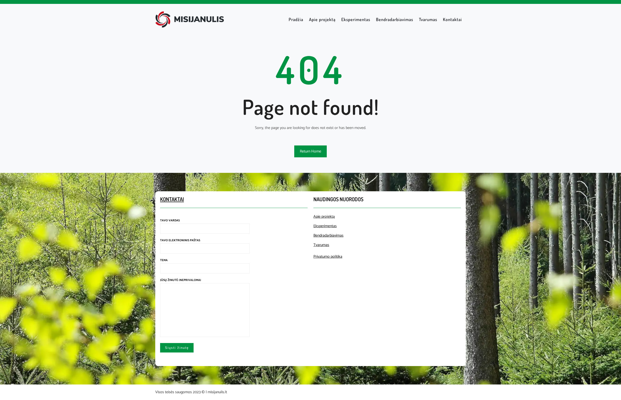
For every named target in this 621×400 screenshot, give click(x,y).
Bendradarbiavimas (328, 235)
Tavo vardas (170, 220)
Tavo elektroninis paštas (180, 240)
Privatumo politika (327, 256)
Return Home (310, 151)
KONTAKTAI (172, 199)
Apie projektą (324, 216)
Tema (164, 260)
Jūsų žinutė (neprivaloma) (180, 280)
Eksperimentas (325, 226)
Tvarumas (321, 245)
